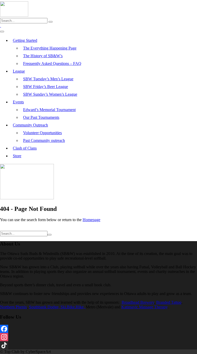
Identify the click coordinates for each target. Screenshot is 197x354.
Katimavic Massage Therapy (144, 307)
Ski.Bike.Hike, (73, 307)
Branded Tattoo (168, 302)
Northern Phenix (13, 307)
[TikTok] (98, 345)
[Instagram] (98, 337)
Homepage (91, 220)
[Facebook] (98, 329)
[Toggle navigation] (2, 31)
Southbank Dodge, (45, 307)
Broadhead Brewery (138, 302)
